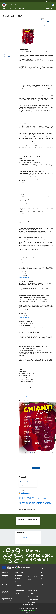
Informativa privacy (31, 593)
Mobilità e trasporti (18, 585)
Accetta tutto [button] (24, 610)
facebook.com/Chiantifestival (24, 396)
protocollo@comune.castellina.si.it (7, 598)
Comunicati (42, 576)
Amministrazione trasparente (32, 590)
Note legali (29, 595)
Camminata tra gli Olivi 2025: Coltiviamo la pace (27, 501)
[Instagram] (45, 4)
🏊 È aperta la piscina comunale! (24, 493)
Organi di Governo (5, 575)
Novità (7, 11)
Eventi (42, 584)
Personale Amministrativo (6, 583)
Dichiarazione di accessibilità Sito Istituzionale (33, 597)
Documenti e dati (4, 584)
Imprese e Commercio (18, 579)
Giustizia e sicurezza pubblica (32, 576)
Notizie (10, 11)
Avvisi (42, 578)
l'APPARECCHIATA (22, 492)
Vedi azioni (47, 16)
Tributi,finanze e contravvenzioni (33, 577)
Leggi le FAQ (17, 593)
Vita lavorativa (17, 578)
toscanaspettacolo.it (22, 398)
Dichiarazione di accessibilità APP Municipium (33, 600)
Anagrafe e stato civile (18, 575)
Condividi (42, 16)
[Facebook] (43, 4)
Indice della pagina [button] (6, 48)
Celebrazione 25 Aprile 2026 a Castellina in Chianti (27, 496)
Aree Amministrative (5, 576)
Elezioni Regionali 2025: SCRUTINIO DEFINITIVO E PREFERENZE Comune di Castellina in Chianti (35, 502)
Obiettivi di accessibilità (31, 602)
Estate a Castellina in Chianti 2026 (24, 494)
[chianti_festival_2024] (36, 429)
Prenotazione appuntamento (19, 590)
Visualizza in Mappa (36, 468)
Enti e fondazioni (4, 579)
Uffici (3, 578)
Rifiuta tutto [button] (31, 610)
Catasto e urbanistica (18, 582)
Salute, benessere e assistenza (32, 581)
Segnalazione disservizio (18, 591)
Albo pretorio (30, 591)
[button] (28, 612)
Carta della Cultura (22, 506)
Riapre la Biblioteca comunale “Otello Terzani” (26, 497)
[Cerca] (53, 5)
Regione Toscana (4, 1)
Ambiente (29, 579)
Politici (3, 581)
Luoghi (42, 582)
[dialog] (28, 608)
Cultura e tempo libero (18, 576)
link (36, 608)
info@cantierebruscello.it (32, 80)
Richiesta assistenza (18, 595)
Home (4, 11)
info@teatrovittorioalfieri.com (24, 277)
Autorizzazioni (30, 582)
